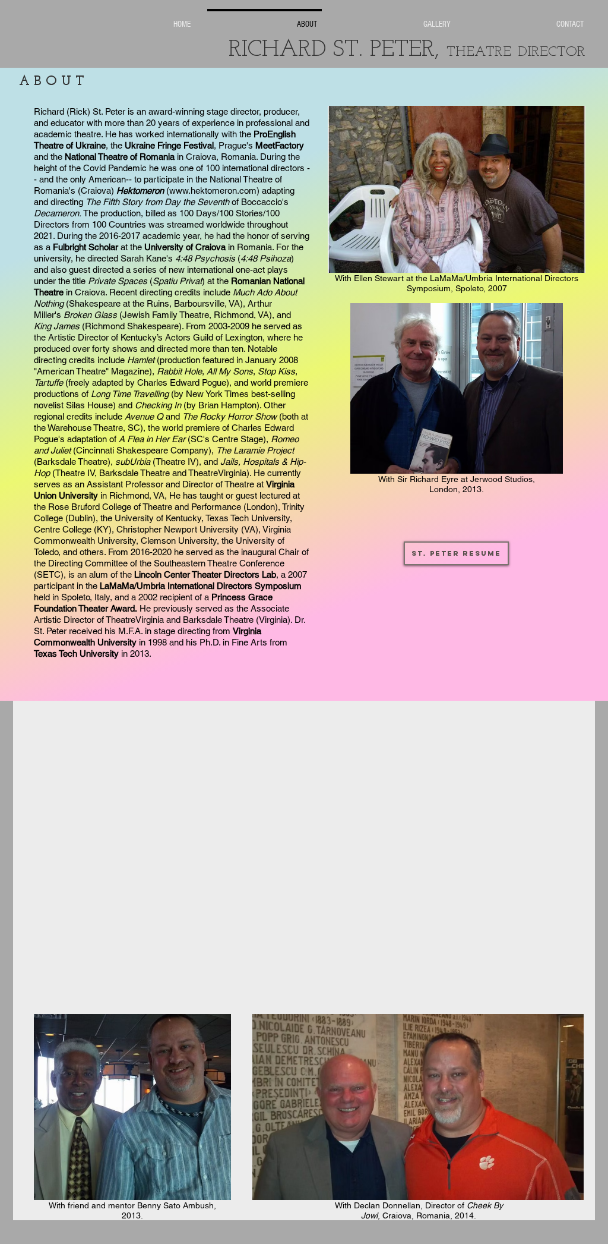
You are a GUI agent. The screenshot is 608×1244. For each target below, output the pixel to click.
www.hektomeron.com (212, 190)
